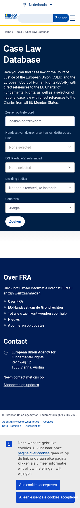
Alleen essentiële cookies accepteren (47, 497)
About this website (13, 421)
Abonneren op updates (26, 325)
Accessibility (33, 426)
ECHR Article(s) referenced (23, 158)
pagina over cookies (34, 453)
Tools (18, 31)
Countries (12, 199)
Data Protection (11, 426)
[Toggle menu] (72, 18)
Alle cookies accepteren (38, 485)
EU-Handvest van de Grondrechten (35, 307)
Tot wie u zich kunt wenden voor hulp (37, 313)
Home (7, 31)
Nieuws (14, 319)
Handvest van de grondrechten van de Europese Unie (38, 135)
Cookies (48, 421)
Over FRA (15, 301)
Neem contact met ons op (24, 377)
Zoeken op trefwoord (19, 112)
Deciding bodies (16, 178)
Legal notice (31, 421)
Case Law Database (37, 31)
